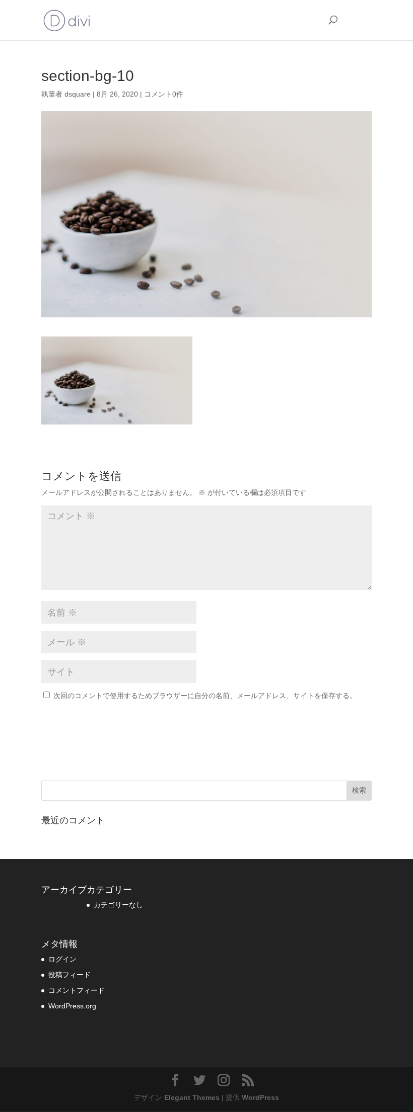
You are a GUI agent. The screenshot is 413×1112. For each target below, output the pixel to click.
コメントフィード (76, 990)
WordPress (260, 1097)
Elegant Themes (192, 1097)
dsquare (77, 94)
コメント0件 (163, 94)
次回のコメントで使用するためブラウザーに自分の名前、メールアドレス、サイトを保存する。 (205, 696)
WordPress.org (72, 1006)
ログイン (62, 959)
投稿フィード (69, 975)
